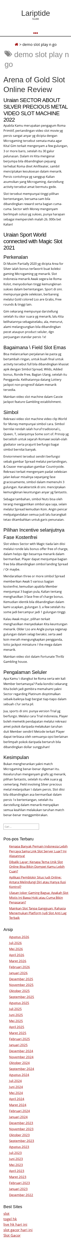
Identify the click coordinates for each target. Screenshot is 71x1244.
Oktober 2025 (19, 991)
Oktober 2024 (19, 1063)
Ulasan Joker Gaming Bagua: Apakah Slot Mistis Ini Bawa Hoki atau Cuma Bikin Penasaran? (38, 897)
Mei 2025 (16, 1021)
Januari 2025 (18, 1045)
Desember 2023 (21, 1123)
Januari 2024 (18, 1117)
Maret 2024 (17, 1105)
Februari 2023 (19, 1183)
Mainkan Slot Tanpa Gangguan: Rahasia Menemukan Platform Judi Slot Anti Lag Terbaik (37, 913)
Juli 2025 (15, 1009)
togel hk (10, 1218)
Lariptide (35, 13)
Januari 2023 (18, 1189)
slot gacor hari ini (18, 1229)
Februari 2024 (19, 1111)
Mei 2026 (16, 949)
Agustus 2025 (19, 1003)
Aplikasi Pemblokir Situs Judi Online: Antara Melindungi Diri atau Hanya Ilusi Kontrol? (37, 882)
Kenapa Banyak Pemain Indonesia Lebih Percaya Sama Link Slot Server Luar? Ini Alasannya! (38, 851)
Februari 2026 (19, 967)
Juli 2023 (15, 1153)
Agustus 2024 (19, 1075)
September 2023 (21, 1141)
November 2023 (21, 1129)
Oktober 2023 (19, 1135)
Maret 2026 (17, 961)
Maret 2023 (17, 1177)
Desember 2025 (21, 979)
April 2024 (16, 1099)
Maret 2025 (17, 1033)
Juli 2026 (15, 943)
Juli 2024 (15, 1081)
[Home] (16, 44)
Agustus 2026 (19, 937)
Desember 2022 (21, 1195)
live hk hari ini (15, 1224)
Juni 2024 (16, 1087)
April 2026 (16, 955)
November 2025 (21, 985)
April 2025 (16, 1027)
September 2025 (21, 997)
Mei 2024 (16, 1093)
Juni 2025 (16, 1015)
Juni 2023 (16, 1159)
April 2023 (16, 1171)
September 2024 (21, 1069)
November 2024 (21, 1057)
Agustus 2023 (19, 1147)
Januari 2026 (18, 973)
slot (6, 1213)
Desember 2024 (21, 1051)
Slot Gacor (12, 1235)
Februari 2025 (19, 1039)
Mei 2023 (16, 1165)
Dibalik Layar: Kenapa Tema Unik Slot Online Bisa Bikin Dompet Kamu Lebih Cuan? (37, 866)
